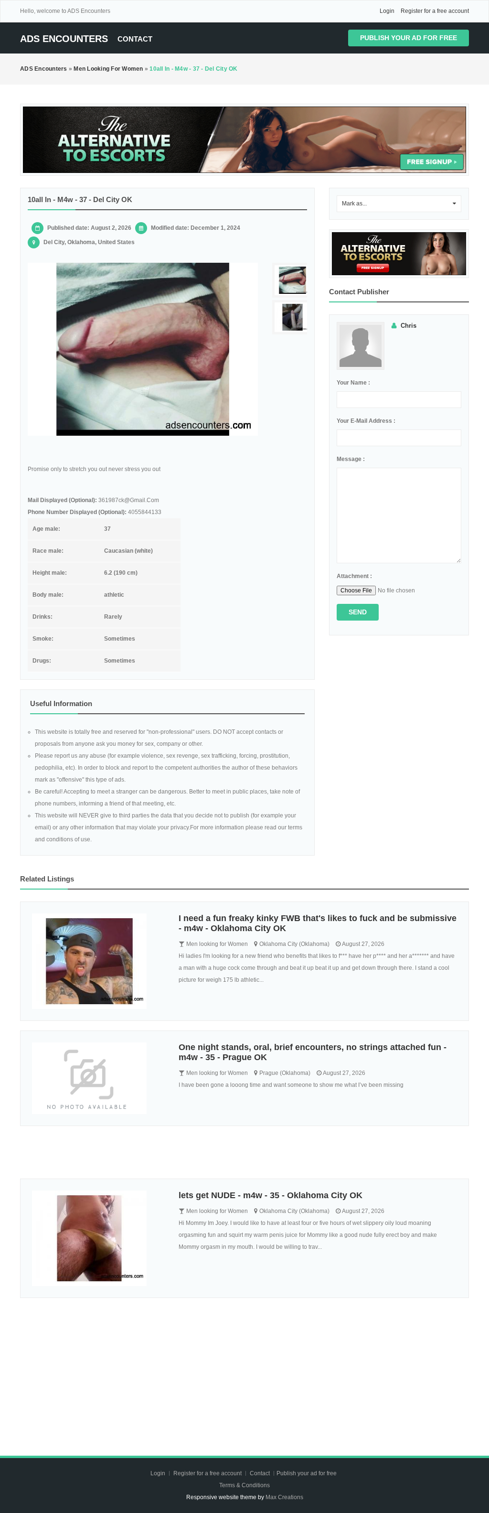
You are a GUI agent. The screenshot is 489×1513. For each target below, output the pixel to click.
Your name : (353, 382)
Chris (408, 325)
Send (358, 612)
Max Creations (284, 1497)
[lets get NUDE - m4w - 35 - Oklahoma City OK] (98, 1238)
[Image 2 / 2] (296, 317)
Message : (351, 459)
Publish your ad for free (408, 38)
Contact (134, 39)
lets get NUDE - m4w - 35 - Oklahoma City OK (270, 1195)
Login (387, 11)
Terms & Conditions (244, 1485)
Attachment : (354, 576)
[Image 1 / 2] (143, 349)
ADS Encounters (64, 38)
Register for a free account (435, 11)
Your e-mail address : (366, 421)
